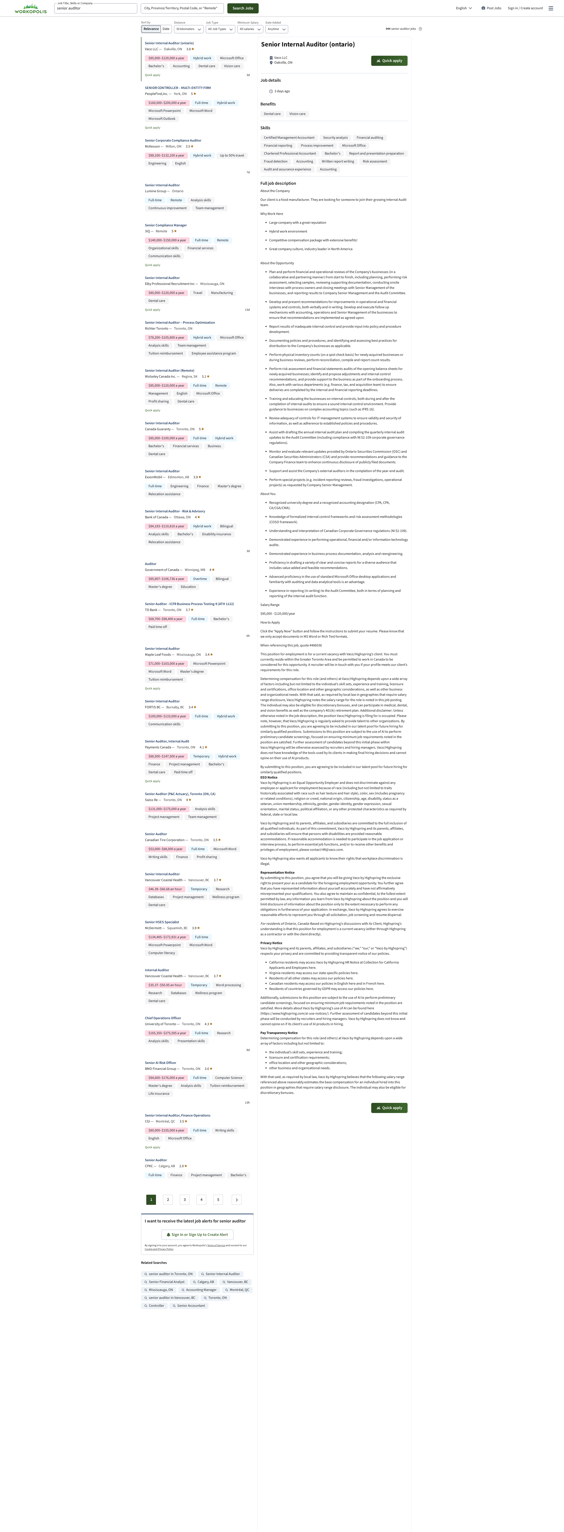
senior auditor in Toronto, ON (171, 1274)
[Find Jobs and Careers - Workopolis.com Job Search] (31, 8)
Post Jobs (494, 8)
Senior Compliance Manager (166, 225)
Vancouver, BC (237, 1282)
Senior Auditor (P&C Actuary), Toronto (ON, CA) (180, 794)
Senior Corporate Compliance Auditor (173, 140)
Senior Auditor (156, 834)
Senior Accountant (191, 1305)
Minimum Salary (248, 23)
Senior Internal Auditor (162, 185)
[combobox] (95, 8)
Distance (179, 23)
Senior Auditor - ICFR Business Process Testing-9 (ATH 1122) (189, 604)
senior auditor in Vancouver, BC (172, 1298)
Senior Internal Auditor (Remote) (169, 371)
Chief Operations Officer (163, 1018)
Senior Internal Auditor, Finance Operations (177, 1115)
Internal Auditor (157, 970)
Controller (156, 1305)
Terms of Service (216, 1245)
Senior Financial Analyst (166, 1282)
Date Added (273, 23)
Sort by (145, 22)
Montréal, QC (239, 1290)
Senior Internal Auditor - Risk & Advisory (175, 511)
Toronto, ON (217, 1298)
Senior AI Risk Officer (160, 1063)
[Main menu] (550, 8)
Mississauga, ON (161, 1290)
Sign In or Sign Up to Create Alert (200, 1234)
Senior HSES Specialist (162, 922)
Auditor (150, 564)
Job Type (212, 23)
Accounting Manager (201, 1290)
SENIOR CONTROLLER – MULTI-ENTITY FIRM (178, 88)
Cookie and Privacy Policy (159, 1249)
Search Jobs (243, 8)
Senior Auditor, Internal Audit (167, 741)
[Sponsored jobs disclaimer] (420, 28)
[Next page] (236, 1200)
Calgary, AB (206, 1282)
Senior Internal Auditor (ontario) (169, 43)
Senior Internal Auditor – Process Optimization (180, 323)
